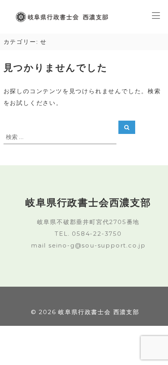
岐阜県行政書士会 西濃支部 (98, 312)
